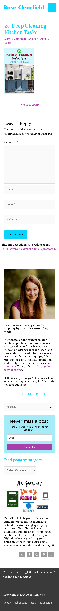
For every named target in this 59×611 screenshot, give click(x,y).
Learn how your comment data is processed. (29, 249)
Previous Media (29, 105)
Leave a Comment (15, 39)
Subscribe (29, 447)
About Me (21, 603)
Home (8, 603)
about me (10, 367)
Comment (11, 142)
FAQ (33, 603)
